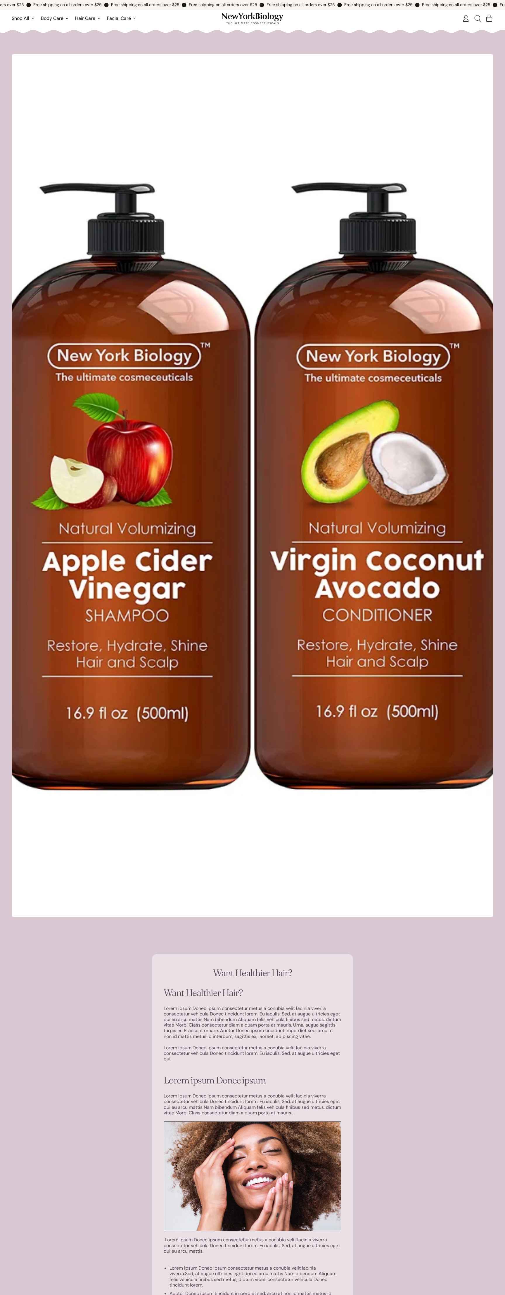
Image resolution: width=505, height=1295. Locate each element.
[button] (477, 18)
